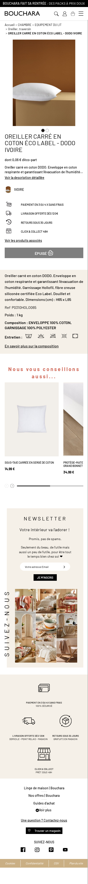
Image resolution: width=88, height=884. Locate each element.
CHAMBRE (24, 25)
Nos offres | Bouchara (44, 795)
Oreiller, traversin (19, 29)
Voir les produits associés (23, 240)
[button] (42, 129)
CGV (56, 863)
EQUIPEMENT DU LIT (48, 25)
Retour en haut (79, 871)
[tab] (44, 346)
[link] (64, 13)
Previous (6, 486)
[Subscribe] (64, 567)
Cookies (10, 863)
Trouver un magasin (47, 831)
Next (12, 486)
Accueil (10, 25)
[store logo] (22, 13)
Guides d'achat (44, 803)
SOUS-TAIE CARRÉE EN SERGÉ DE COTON (29, 462)
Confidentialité (34, 863)
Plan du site (76, 863)
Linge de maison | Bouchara (44, 788)
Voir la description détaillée (24, 178)
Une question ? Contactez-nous (44, 820)
